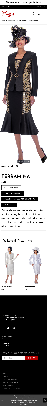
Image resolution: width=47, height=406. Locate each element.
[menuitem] (41, 7)
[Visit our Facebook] (3, 328)
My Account (41, 6)
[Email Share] (16, 166)
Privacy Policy (8, 385)
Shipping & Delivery (10, 379)
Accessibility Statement (11, 388)
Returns (5, 376)
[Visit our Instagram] (13, 328)
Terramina (13, 21)
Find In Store (9, 205)
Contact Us (6, 343)
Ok (45, 400)
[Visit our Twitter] (8, 328)
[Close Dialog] (1, 400)
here (25, 404)
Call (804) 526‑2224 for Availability (19, 199)
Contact (5, 373)
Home (4, 21)
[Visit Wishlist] (39, 14)
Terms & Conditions (10, 382)
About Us (5, 341)
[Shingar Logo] (9, 306)
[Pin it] (12, 166)
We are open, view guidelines (23, 2)
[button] (33, 14)
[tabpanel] (23, 94)
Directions (6, 345)
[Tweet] (8, 166)
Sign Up (31, 358)
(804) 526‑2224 (6, 6)
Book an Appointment (12, 193)
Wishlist (5, 338)
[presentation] (11, 265)
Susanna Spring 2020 (29, 21)
